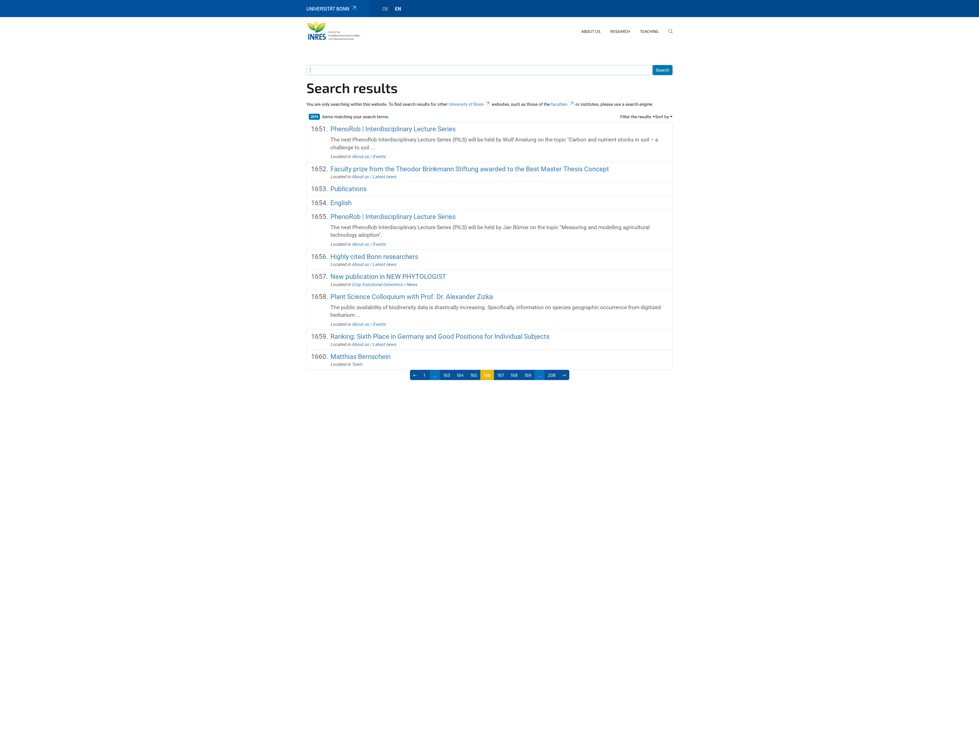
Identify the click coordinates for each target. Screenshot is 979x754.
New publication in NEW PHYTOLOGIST (388, 276)
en (398, 8)
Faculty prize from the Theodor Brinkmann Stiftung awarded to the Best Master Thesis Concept (469, 169)
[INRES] (333, 30)
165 (473, 375)
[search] (668, 35)
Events (379, 156)
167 (500, 375)
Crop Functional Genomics (377, 284)
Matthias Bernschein (360, 356)
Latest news (384, 176)
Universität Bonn (327, 8)
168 (514, 375)
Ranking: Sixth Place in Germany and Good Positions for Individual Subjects (439, 336)
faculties (559, 104)
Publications (348, 189)
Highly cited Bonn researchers (374, 257)
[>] (564, 375)
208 (552, 375)
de (385, 8)
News (411, 284)
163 (446, 375)
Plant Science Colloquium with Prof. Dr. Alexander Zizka (411, 297)
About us (590, 31)
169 (527, 375)
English (341, 203)
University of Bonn (466, 104)
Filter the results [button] (635, 116)
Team (357, 364)
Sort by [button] (662, 116)
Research (620, 31)
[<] (415, 375)
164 (460, 375)
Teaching (649, 31)
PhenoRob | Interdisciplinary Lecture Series (393, 129)
